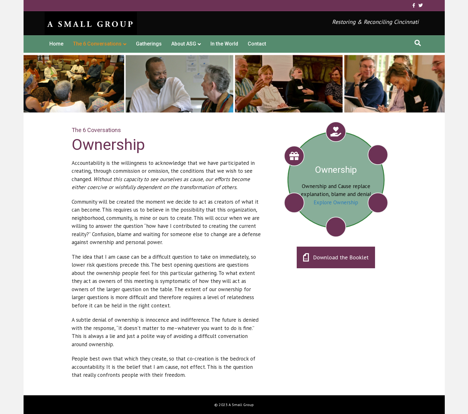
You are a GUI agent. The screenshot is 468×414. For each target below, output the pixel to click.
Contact (257, 44)
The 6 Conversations (97, 44)
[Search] (417, 43)
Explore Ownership (336, 202)
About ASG (183, 44)
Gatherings (149, 44)
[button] (336, 257)
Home (56, 44)
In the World (224, 44)
